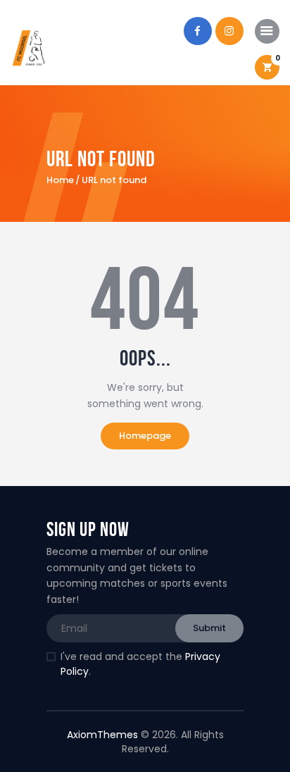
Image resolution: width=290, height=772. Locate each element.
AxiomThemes (102, 735)
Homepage (145, 435)
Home (60, 180)
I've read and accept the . (140, 663)
